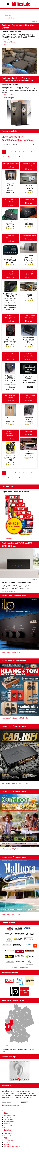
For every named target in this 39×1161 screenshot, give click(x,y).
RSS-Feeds (8, 1126)
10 (8, 156)
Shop (6, 1111)
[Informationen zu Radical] (29, 957)
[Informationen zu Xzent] (14, 968)
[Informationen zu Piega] (19, 956)
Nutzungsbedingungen (12, 1146)
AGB (5, 1138)
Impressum (8, 1134)
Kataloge (7, 1124)
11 (12, 156)
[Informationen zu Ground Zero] (6, 945)
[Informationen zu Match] (9, 951)
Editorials (7, 1130)
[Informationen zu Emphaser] (29, 934)
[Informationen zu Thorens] (20, 961)
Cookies (7, 1142)
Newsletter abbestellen (10, 1105)
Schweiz (9, 1046)
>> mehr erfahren (8, 538)
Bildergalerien (9, 1121)
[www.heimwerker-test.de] (29, 985)
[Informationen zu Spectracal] (10, 961)
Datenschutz (8, 1140)
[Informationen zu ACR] (9, 929)
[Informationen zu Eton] (18, 939)
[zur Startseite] (21, 4)
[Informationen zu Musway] (29, 951)
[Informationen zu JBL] (35, 946)
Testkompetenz (9, 1115)
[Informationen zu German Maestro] (28, 939)
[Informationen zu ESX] (9, 940)
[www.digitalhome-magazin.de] (9, 985)
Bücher (6, 1113)
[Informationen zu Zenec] (24, 968)
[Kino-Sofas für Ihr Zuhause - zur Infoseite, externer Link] (19, 61)
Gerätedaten (8, 1119)
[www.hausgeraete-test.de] (19, 985)
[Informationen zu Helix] (16, 945)
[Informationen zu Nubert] (9, 956)
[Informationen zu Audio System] (18, 929)
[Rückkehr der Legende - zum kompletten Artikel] (19, 113)
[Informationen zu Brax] (9, 934)
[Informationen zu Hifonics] (27, 945)
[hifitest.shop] (24, 995)
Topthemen (8, 1128)
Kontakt (7, 1144)
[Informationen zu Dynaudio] (19, 934)
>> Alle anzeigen (8, 45)
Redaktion (7, 1117)
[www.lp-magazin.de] (14, 995)
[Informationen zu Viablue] (29, 962)
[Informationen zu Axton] (28, 928)
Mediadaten (8, 1136)
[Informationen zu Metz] (19, 951)
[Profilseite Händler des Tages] (19, 1071)
